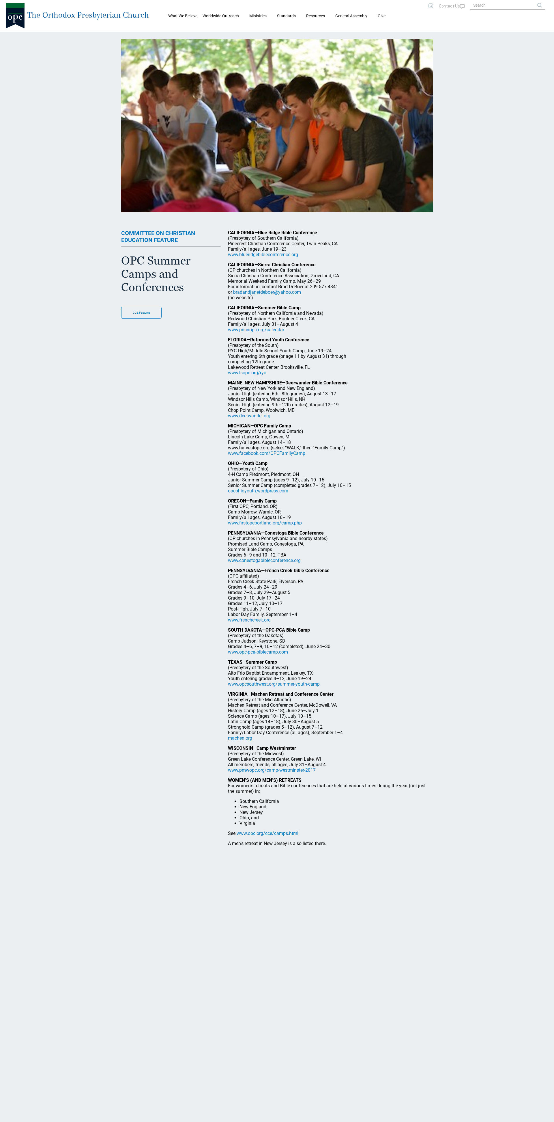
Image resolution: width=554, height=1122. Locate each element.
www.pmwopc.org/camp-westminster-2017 (272, 770)
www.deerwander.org (249, 415)
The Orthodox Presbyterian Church (88, 15)
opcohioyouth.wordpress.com (258, 491)
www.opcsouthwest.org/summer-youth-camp (274, 684)
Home (11, 36)
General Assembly (351, 16)
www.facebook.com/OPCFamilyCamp (266, 453)
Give (381, 16)
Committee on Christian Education (49, 36)
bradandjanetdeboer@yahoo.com (267, 292)
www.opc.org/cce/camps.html (267, 833)
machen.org (240, 738)
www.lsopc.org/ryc (247, 372)
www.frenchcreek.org (249, 620)
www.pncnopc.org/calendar (256, 329)
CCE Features (141, 312)
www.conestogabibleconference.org (264, 560)
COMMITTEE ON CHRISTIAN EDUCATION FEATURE (158, 236)
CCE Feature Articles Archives (105, 36)
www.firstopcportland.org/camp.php (265, 523)
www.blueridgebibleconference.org (263, 254)
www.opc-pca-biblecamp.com (258, 652)
